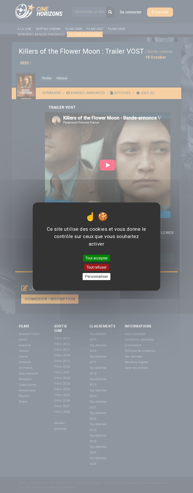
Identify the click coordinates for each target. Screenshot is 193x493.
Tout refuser (97, 267)
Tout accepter (96, 258)
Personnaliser (96, 276)
